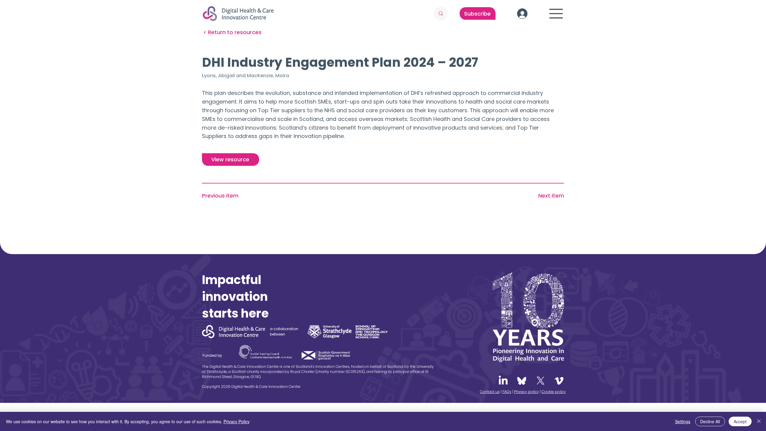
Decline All (710, 421)
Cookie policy (554, 391)
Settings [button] (682, 421)
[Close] (758, 421)
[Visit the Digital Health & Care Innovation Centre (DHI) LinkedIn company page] (503, 380)
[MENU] (556, 13)
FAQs (506, 391)
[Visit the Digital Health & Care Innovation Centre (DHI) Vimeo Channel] (559, 380)
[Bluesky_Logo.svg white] (521, 380)
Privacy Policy (237, 421)
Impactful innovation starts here (235, 296)
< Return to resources (232, 32)
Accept (740, 421)
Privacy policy (526, 391)
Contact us (490, 391)
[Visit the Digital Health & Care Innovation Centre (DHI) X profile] (540, 380)
